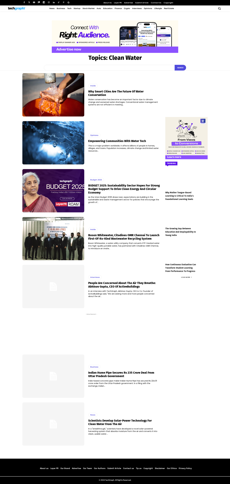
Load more (185, 277)
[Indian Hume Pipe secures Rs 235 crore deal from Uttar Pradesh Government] (53, 376)
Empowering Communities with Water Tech (117, 141)
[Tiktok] (58, 2)
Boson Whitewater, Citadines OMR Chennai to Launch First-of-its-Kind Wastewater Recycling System (123, 236)
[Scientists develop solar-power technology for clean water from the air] (53, 424)
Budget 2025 (96, 180)
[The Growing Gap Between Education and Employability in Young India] (186, 217)
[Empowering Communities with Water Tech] (53, 142)
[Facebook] (24, 2)
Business (94, 367)
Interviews (95, 277)
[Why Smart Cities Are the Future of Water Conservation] (53, 94)
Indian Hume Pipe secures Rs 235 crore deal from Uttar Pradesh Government (121, 374)
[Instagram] (49, 2)
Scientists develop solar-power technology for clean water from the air (120, 422)
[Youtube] (34, 2)
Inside (93, 86)
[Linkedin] (54, 2)
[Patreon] (39, 2)
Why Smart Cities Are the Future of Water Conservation (116, 93)
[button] (219, 8)
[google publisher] (68, 2)
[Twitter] (29, 2)
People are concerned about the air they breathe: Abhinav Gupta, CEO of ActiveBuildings (122, 284)
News (92, 415)
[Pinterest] (63, 2)
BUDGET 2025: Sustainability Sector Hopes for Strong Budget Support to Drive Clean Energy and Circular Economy (124, 189)
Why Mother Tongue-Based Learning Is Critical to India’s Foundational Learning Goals (179, 195)
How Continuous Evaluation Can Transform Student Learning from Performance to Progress (180, 267)
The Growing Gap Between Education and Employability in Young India (180, 231)
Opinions (94, 135)
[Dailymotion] (44, 2)
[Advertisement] (91, 333)
